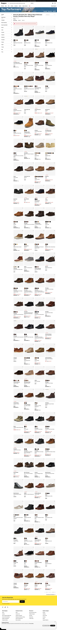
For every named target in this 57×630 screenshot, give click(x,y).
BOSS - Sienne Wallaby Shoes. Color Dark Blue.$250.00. (50, 36)
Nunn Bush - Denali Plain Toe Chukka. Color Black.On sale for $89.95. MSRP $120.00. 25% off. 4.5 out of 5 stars (40, 422)
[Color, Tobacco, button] (37, 403)
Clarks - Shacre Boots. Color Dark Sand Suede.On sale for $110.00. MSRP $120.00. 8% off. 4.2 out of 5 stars (40, 354)
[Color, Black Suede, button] (49, 153)
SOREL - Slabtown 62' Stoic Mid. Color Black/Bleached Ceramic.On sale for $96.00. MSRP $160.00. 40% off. (19, 126)
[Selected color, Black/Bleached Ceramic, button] (14, 130)
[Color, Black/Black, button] (15, 244)
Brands (44, 612)
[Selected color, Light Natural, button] (14, 561)
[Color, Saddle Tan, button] (17, 86)
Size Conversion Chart (32, 612)
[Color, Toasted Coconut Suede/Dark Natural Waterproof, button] (29, 86)
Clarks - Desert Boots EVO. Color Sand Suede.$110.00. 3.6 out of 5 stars (29, 354)
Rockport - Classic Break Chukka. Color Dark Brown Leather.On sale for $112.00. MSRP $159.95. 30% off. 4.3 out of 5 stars (40, 126)
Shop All (54, 11)
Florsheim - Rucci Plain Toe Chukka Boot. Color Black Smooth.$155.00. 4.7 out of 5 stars (29, 331)
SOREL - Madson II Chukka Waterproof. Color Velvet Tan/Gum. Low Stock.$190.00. (29, 489)
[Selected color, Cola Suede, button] (35, 176)
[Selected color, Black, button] (14, 40)
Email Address (5, 601)
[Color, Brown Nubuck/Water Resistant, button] (37, 62)
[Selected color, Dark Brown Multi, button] (25, 244)
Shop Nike (45, 11)
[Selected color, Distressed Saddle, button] (25, 538)
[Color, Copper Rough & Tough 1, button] (27, 380)
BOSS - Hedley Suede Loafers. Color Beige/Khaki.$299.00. (50, 489)
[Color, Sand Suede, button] (26, 62)
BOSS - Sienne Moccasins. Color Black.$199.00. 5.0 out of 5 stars (40, 36)
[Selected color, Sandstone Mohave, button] (25, 380)
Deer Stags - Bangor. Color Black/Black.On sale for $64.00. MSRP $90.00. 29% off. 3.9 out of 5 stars (19, 195)
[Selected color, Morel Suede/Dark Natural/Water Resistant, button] (25, 86)
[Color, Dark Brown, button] (38, 40)
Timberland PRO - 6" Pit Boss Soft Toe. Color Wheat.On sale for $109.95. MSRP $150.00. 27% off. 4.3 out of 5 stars (29, 126)
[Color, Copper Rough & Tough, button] (37, 86)
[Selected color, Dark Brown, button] (25, 40)
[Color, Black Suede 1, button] (39, 153)
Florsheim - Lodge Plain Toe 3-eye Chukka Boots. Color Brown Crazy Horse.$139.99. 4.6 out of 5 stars (19, 150)
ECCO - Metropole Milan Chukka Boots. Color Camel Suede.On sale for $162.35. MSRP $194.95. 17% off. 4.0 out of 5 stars (50, 240)
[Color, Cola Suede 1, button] (38, 153)
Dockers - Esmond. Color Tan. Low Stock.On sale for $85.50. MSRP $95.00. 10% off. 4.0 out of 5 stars (40, 579)
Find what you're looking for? (50, 594)
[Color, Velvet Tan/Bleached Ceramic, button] (15, 130)
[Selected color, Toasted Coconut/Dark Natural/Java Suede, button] (35, 62)
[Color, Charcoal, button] (49, 449)
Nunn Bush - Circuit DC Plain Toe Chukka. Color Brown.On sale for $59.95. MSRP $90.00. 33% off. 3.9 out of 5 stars (50, 422)
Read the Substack (33, 0)
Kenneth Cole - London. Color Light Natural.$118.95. (19, 557)
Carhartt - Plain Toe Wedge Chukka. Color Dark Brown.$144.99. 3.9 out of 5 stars (40, 467)
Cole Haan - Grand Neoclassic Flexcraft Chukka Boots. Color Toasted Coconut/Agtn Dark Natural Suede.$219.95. (40, 240)
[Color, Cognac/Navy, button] (38, 583)
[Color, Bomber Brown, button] (38, 561)
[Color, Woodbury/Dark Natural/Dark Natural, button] (32, 86)
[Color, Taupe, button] (47, 538)
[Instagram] (3, 607)
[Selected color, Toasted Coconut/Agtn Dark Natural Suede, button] (35, 244)
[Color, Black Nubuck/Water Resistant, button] (26, 86)
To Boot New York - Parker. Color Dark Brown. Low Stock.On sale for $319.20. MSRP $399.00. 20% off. (40, 105)
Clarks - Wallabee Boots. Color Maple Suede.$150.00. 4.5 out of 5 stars (50, 150)
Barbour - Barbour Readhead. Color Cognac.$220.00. (50, 557)
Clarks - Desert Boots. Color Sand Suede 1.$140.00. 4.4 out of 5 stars (40, 150)
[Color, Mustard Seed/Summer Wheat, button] (17, 244)
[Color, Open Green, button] (17, 40)
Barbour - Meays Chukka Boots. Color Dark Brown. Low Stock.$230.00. (50, 262)
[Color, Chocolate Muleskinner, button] (26, 380)
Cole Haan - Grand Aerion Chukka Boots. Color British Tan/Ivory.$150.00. (19, 262)
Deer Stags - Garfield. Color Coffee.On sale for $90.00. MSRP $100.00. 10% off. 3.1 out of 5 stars (29, 579)
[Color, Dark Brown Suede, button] (47, 86)
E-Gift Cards (31, 618)
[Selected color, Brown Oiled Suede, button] (14, 380)
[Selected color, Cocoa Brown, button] (46, 538)
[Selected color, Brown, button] (35, 221)
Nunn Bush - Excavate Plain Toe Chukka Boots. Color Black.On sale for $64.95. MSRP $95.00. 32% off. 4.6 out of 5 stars (40, 446)
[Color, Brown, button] (26, 130)
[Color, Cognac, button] (37, 334)
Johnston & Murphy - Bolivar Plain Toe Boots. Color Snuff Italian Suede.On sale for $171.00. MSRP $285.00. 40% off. (50, 354)
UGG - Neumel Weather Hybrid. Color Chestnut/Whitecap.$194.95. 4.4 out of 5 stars (19, 240)
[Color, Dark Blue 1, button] (37, 40)
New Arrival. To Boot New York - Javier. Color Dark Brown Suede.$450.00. (29, 105)
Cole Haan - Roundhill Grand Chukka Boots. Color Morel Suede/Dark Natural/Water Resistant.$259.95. (29, 83)
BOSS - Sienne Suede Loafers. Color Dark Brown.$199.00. (50, 511)
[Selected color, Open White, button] (14, 515)
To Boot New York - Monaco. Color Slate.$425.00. (29, 172)
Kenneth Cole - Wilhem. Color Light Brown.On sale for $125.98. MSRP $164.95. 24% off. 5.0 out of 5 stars (50, 105)
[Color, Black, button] (27, 40)
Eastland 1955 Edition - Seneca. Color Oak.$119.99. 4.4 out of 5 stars (40, 557)
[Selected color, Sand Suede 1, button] (35, 153)
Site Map (30, 615)
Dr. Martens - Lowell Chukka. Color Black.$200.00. (19, 534)
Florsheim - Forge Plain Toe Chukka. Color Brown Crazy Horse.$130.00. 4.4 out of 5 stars (50, 376)
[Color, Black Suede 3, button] (47, 221)
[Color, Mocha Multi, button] (26, 244)
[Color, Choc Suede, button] (47, 62)
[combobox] (18, 3)
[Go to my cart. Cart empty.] (55, 3)
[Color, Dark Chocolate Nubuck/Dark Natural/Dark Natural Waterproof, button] (30, 86)
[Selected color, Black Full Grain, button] (35, 267)
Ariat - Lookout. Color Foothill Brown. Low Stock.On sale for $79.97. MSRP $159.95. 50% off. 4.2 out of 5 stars (50, 195)
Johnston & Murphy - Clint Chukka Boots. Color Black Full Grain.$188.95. (40, 262)
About (3, 612)
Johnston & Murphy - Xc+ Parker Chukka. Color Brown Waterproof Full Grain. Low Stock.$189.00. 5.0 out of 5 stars (29, 400)
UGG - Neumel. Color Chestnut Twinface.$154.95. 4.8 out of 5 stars (19, 217)
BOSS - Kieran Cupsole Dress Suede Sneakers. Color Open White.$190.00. (19, 511)
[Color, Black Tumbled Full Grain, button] (17, 380)
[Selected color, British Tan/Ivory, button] (14, 267)
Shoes (19, 20)
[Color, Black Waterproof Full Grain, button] (26, 403)
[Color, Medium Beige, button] (15, 40)
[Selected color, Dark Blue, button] (46, 40)
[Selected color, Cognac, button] (46, 561)
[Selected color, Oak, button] (35, 561)
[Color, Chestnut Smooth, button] (27, 221)
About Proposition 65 (19, 618)
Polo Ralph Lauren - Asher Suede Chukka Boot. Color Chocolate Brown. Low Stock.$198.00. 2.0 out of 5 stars (19, 59)
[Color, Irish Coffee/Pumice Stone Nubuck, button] (15, 267)
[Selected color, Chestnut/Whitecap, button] (14, 244)
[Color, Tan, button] (15, 288)
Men (23, 20)
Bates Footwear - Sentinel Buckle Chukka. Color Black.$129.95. (19, 489)
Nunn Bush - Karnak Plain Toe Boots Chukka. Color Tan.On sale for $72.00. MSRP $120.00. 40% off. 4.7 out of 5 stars (50, 446)
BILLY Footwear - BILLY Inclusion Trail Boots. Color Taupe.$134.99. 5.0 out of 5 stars (29, 467)
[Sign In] (53, 3)
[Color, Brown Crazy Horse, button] (27, 62)
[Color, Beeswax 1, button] (37, 153)
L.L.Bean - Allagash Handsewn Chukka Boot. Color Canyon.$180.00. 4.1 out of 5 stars (40, 511)
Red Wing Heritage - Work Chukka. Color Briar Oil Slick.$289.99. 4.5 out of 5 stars (40, 83)
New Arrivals (45, 615)
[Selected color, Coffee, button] (25, 583)
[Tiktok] (5, 607)
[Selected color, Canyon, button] (35, 515)
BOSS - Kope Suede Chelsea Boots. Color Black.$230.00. (19, 36)
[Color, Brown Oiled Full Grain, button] (37, 267)
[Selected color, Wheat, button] (25, 130)
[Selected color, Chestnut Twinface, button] (14, 221)
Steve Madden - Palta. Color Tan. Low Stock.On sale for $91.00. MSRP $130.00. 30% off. (29, 195)
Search (32, 3)
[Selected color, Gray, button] (35, 312)
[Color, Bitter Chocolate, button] (37, 199)
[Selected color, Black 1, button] (25, 515)
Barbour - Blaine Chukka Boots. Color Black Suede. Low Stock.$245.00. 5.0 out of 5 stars (50, 59)
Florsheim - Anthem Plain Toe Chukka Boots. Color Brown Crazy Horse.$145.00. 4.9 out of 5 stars (19, 83)
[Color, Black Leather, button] (50, 153)
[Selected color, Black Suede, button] (46, 62)
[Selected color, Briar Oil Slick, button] (35, 86)
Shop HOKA (50, 11)
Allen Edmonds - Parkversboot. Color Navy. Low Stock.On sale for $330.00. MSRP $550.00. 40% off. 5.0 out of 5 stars (40, 195)
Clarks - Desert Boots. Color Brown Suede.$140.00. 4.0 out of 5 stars (19, 172)
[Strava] (8, 607)
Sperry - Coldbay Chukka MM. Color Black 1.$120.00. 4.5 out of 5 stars (29, 511)
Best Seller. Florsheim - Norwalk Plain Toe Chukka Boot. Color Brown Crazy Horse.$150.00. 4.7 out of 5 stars (19, 331)
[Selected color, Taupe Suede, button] (46, 86)
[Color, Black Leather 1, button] (50, 221)
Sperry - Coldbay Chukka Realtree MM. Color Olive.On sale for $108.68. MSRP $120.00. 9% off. (19, 422)
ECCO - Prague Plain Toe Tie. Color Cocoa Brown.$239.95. (50, 534)
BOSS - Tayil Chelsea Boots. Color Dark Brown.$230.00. (29, 36)
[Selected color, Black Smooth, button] (25, 334)
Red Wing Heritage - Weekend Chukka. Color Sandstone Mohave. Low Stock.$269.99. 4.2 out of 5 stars (29, 376)
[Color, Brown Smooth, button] (26, 334)
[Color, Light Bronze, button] (15, 221)
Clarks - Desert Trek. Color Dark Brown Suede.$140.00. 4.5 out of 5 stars (50, 217)
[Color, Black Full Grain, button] (37, 538)
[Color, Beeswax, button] (47, 153)
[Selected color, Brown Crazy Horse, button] (14, 86)
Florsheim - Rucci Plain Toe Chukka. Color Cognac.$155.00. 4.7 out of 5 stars (50, 307)
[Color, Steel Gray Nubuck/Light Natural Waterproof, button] (27, 86)
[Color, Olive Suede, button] (38, 176)
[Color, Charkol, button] (17, 515)
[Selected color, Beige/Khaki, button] (46, 493)
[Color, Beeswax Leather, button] (42, 176)
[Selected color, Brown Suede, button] (25, 62)
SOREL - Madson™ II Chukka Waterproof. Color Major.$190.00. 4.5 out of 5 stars (40, 400)
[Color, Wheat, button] (38, 221)
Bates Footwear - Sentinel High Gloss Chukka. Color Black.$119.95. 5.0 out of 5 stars (50, 467)
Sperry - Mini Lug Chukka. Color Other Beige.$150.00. (40, 376)
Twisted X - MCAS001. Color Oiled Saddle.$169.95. (19, 354)
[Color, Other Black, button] (26, 515)
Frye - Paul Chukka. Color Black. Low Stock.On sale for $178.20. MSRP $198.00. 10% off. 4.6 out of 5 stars (29, 422)
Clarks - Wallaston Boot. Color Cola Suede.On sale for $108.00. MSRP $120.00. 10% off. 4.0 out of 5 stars (40, 172)
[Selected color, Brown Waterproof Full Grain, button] (25, 403)
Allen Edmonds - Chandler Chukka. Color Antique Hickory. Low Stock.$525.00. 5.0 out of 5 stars (19, 400)
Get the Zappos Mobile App (6, 615)
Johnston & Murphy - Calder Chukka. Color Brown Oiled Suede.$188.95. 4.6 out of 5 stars (19, 376)
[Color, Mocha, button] (15, 86)
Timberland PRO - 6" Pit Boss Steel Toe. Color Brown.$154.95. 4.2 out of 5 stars (40, 217)
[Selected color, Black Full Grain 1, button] (35, 538)
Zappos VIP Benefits (5, 618)
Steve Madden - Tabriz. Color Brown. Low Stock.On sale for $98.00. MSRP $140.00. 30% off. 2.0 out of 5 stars (19, 467)
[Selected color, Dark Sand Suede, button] (35, 358)
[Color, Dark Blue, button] (49, 493)
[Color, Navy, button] (37, 312)
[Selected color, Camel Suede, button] (46, 244)
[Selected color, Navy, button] (35, 199)
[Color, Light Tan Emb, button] (51, 153)
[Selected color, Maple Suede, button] (46, 153)
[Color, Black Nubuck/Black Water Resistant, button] (38, 62)
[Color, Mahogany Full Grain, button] (38, 267)
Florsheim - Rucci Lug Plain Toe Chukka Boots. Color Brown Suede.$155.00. (29, 59)
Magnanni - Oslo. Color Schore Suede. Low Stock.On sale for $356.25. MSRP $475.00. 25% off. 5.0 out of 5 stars (50, 172)
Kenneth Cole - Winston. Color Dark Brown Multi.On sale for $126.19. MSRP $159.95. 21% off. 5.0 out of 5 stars (29, 240)
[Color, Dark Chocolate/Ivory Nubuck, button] (17, 267)
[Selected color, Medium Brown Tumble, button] (46, 583)
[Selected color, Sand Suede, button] (25, 358)
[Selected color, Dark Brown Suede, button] (46, 221)
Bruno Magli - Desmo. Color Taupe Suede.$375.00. (50, 83)
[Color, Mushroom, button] (26, 426)
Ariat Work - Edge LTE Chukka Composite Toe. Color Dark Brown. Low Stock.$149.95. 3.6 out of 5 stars (29, 150)
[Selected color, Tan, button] (25, 288)
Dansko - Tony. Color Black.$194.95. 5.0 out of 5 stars (29, 557)
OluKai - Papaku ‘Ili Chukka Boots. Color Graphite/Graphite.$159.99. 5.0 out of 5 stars (29, 262)
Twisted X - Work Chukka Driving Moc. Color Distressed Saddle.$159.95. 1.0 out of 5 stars (29, 534)
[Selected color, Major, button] (35, 403)
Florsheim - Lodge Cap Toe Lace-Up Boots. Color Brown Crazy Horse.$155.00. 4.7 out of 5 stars (29, 217)
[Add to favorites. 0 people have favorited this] (22, 26)
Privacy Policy (31, 623)
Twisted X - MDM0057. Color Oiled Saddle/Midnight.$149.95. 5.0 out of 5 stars (19, 579)
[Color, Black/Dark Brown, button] (37, 244)
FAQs (16, 612)
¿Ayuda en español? (19, 615)
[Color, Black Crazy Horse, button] (15, 153)
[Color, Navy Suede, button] (39, 176)
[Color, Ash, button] (37, 515)
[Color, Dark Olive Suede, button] (53, 153)
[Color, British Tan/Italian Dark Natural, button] (38, 244)
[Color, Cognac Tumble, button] (47, 583)
